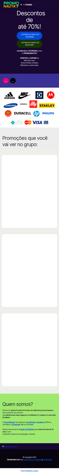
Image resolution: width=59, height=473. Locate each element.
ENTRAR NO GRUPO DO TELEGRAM (30, 35)
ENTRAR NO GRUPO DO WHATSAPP (30, 44)
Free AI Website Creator (29, 471)
